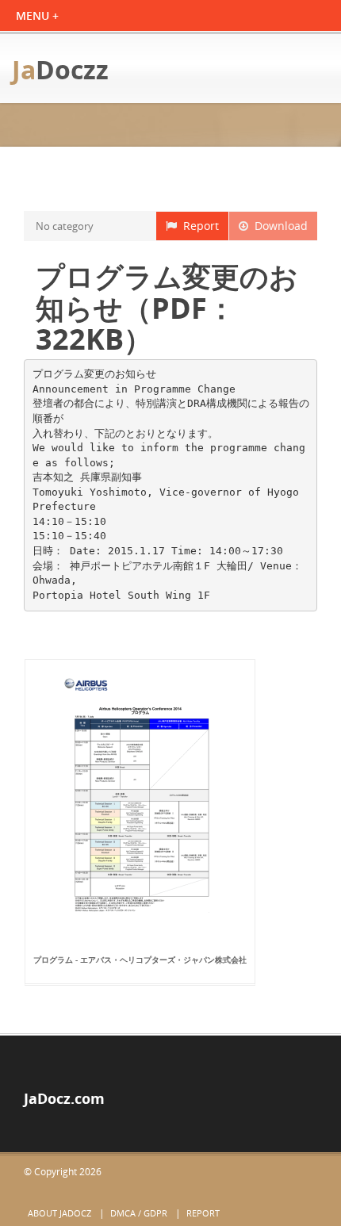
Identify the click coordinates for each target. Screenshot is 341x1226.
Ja (60, 69)
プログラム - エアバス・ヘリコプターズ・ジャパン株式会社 (140, 959)
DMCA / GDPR (138, 1213)
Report (198, 225)
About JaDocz (59, 1213)
